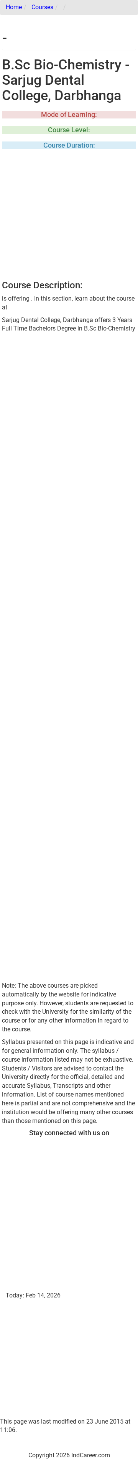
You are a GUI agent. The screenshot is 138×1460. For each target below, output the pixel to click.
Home (14, 7)
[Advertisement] (69, 217)
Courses (42, 7)
